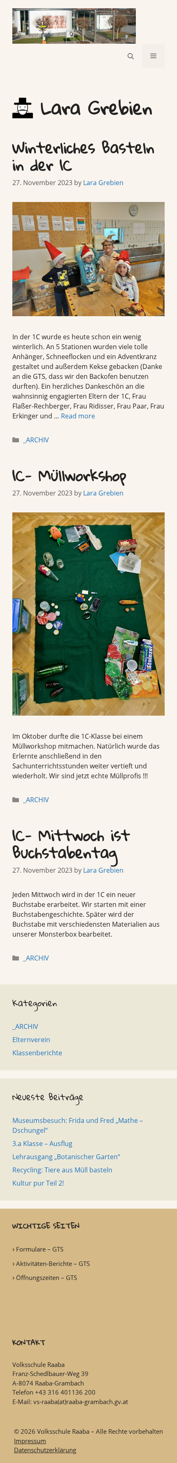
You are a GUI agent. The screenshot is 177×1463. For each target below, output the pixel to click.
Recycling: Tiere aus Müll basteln (62, 1169)
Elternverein (31, 1039)
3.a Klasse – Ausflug (42, 1143)
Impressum (30, 1441)
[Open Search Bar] (130, 56)
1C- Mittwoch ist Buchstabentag (71, 843)
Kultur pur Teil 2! (38, 1183)
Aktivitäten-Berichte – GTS (53, 1263)
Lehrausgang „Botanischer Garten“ (66, 1156)
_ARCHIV (36, 439)
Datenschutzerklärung (45, 1450)
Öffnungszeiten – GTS (46, 1277)
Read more (78, 415)
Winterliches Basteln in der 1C (83, 156)
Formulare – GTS (39, 1249)
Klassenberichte (37, 1052)
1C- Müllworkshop (69, 475)
